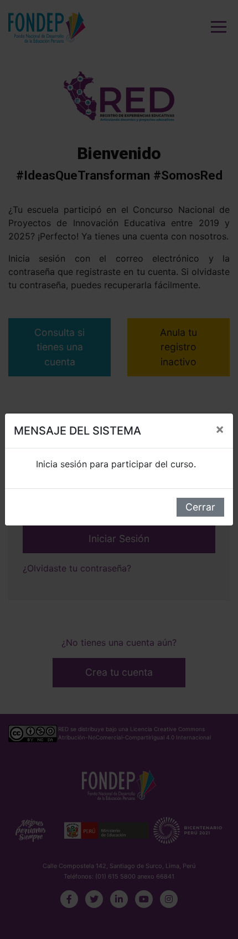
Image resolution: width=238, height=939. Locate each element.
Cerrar (200, 507)
